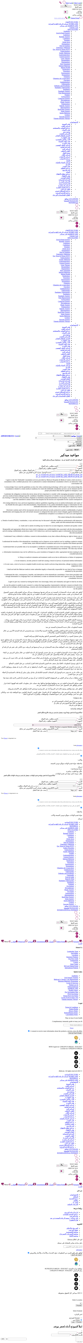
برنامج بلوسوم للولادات (70, 1214)
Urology (67, 115)
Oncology (67, 80)
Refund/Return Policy (71, 1013)
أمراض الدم (66, 149)
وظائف (75, 1200)
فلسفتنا (66, 201)
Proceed (79, 1305)
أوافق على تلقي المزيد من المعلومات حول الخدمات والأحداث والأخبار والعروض (55, 1253)
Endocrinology (65, 51)
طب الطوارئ (65, 137)
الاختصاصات (74, 1195)
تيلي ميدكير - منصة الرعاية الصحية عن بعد (64, 1218)
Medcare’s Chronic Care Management (66, 979)
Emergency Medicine (63, 47)
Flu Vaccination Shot (71, 992)
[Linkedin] (76, 1054)
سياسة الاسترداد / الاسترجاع (69, 1234)
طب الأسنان (66, 130)
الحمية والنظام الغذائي (62, 135)
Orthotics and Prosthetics (62, 86)
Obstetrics (67, 77)
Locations (75, 955)
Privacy (5, 738)
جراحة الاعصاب (65, 159)
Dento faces (66, 42)
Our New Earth (73, 959)
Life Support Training (71, 977)
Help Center (74, 964)
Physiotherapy (65, 100)
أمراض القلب (65, 126)
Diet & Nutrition (65, 46)
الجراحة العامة (65, 147)
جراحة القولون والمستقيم (61, 128)
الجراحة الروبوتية (64, 183)
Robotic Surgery (65, 106)
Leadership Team (72, 951)
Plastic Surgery (65, 102)
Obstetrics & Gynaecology (61, 78)
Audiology (66, 35)
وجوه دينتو (66, 132)
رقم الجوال (77, 470)
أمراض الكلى (65, 155)
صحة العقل (66, 153)
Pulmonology (65, 104)
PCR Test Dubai (73, 994)
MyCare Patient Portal (71, 966)
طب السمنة (66, 124)
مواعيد (73, 436)
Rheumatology (65, 107)
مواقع (67, 199)
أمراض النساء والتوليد (63, 162)
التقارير (13, 942)
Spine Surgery (65, 111)
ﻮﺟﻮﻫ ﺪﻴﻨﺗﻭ (66, 335)
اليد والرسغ (66, 170)
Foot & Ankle (69, 877)
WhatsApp (21, 942)
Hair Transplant (65, 64)
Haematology (65, 62)
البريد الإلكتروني (76, 472)
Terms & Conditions (71, 1007)
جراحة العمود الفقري (63, 187)
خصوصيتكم (79, 745)
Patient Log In (73, 985)
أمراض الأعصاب (64, 157)
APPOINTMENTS (7, 436)
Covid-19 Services (72, 983)
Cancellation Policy (72, 1014)
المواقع (75, 1197)
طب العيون (66, 166)
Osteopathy (70, 875)
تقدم (73, 1322)
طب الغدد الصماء (64, 141)
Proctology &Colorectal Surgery (64, 97)
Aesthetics (66, 31)
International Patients (71, 968)
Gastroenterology (64, 55)
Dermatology (66, 44)
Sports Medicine (65, 113)
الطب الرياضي (65, 189)
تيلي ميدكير (63, 26)
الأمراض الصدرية (64, 182)
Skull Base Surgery (64, 109)
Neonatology (66, 75)
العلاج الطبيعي (65, 178)
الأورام (68, 164)
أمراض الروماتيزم (64, 185)
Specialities (74, 953)
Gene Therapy (65, 58)
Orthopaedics (66, 84)
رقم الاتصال (79, 723)
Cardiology (66, 38)
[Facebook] (76, 1059)
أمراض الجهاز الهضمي (62, 145)
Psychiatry (70, 891)
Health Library (73, 990)
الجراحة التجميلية (64, 180)
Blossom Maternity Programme (68, 981)
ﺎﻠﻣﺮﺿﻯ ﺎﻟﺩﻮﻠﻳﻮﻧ (73, 1204)
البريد (79, 729)
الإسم (79, 466)
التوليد (68, 160)
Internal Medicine (64, 66)
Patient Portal (60, 942)
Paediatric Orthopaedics (62, 87)
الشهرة (79, 468)
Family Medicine (64, 53)
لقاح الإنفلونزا (73, 1220)
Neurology (66, 71)
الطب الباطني (65, 151)
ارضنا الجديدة (73, 1198)
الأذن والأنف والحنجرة (63, 139)
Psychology (70, 886)
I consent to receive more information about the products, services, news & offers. (56, 1031)
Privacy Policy (73, 1011)
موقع (80, 731)
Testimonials (74, 960)
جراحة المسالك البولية (62, 191)
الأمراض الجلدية (65, 134)
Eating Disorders (68, 848)
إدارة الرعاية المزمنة (71, 1212)
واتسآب (50, 942)
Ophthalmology (65, 82)
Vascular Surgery (64, 117)
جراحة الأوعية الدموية (63, 193)
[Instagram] (76, 1063)
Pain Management (64, 93)
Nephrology (66, 69)
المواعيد (67, 822)
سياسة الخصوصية (72, 1232)
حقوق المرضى (73, 1230)
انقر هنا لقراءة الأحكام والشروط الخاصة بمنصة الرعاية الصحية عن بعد (59, 474)
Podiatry (67, 95)
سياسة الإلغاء (73, 1236)
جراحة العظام (65, 168)
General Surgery (65, 57)
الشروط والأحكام (72, 1228)
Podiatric (71, 884)
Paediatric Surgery (64, 91)
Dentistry (67, 40)
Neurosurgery (65, 73)
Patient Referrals (73, 987)
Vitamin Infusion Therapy (70, 999)
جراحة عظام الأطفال (63, 174)
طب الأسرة (66, 143)
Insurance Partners (72, 957)
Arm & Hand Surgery (63, 33)
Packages (76, 942)
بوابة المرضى (73, 1216)
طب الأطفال (66, 176)
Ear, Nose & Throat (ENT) (61, 49)
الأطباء (67, 22)
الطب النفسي (69, 1136)
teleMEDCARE (73, 988)
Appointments (40, 942)
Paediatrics (66, 89)
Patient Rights (73, 1009)
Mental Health (65, 67)
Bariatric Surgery (64, 37)
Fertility (71, 853)
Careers (75, 962)
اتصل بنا (75, 1202)
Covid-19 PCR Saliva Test (69, 997)
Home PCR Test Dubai (70, 996)
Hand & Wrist (69, 879)
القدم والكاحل (69, 1124)
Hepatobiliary (65, 60)
